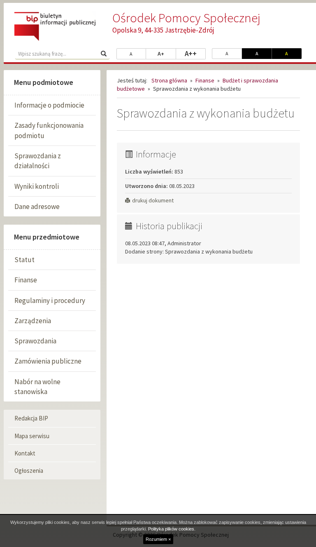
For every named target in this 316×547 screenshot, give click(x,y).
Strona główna (169, 80)
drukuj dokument (153, 200)
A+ (167, 53)
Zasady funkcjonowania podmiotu (49, 130)
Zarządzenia (32, 320)
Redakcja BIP (31, 418)
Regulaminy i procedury (49, 300)
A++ (195, 53)
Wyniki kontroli (36, 186)
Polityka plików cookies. (171, 528)
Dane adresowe (37, 206)
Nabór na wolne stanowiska (37, 386)
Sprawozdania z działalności (37, 160)
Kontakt (24, 453)
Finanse (25, 279)
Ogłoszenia (28, 470)
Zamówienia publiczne (47, 361)
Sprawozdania (35, 340)
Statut (24, 259)
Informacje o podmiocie (49, 105)
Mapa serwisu (31, 436)
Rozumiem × (158, 539)
